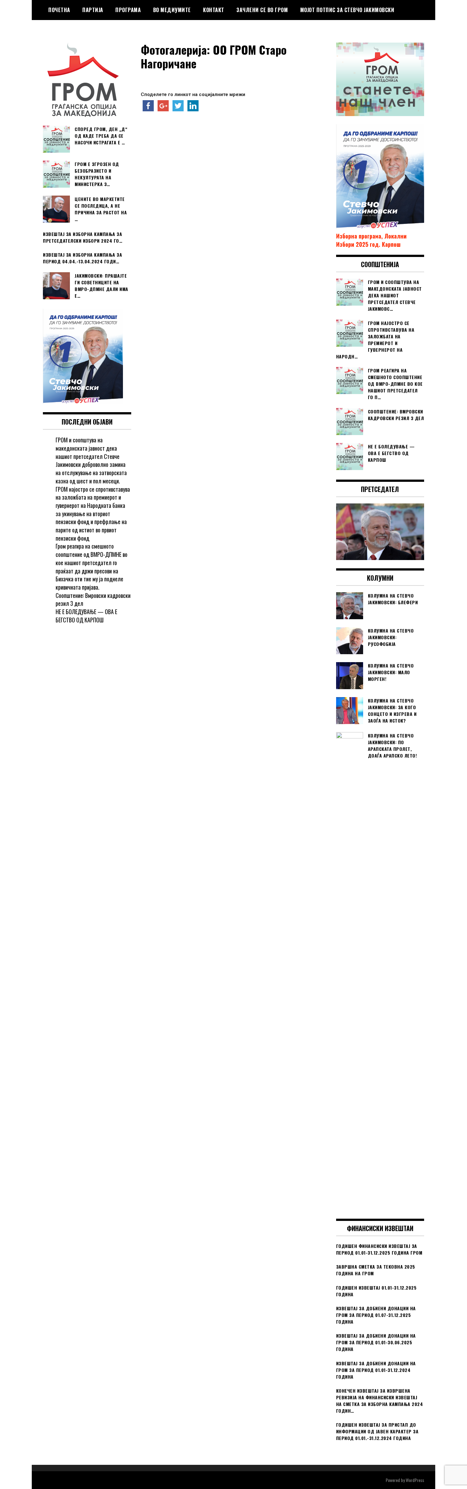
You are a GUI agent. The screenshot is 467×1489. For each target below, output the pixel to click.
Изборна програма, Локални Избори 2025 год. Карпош (371, 240)
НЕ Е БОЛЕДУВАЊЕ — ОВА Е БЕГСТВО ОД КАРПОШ (86, 615)
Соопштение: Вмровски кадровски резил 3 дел (93, 599)
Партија (92, 10)
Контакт (213, 10)
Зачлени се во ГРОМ (262, 10)
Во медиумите (172, 10)
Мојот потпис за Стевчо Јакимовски (347, 10)
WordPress (415, 1480)
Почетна (59, 10)
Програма (128, 10)
